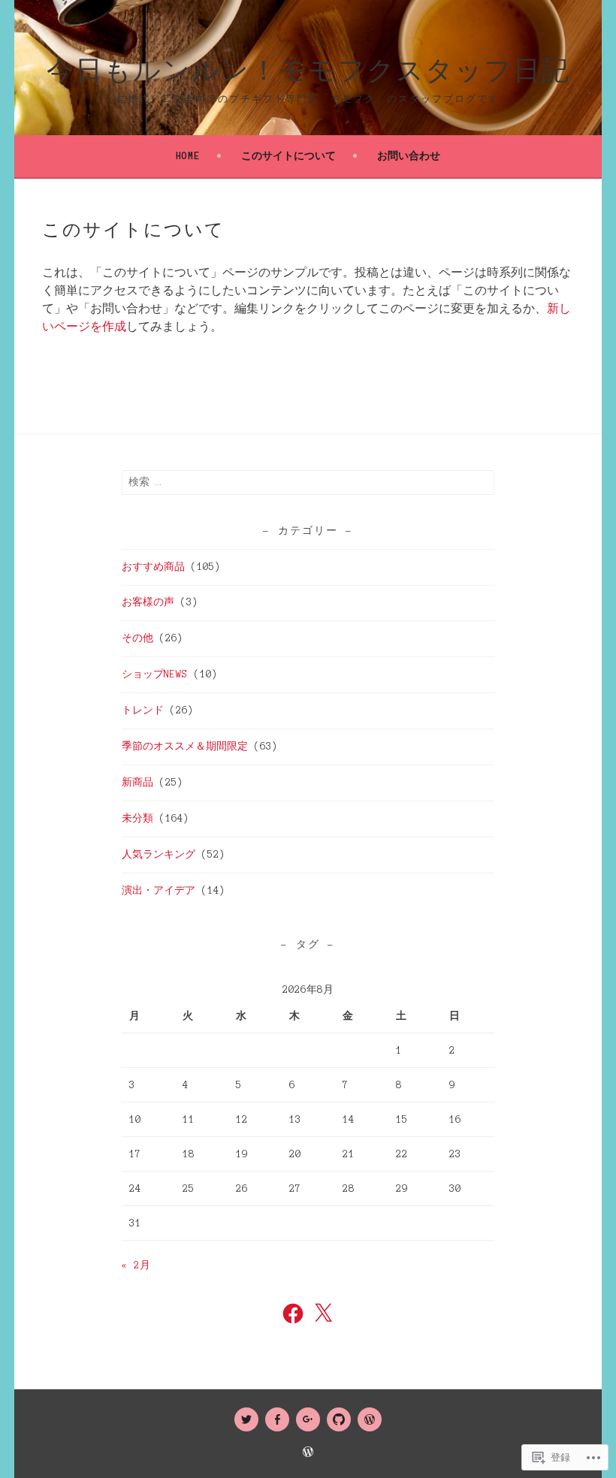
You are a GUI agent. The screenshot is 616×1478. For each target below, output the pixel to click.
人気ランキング (158, 854)
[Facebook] (293, 1314)
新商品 (137, 782)
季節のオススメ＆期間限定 (185, 746)
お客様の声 (148, 602)
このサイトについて (288, 156)
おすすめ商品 (153, 567)
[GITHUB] (339, 1419)
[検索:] (308, 482)
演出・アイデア (158, 890)
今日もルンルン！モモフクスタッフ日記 (308, 71)
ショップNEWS (155, 674)
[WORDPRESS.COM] (370, 1419)
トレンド (143, 710)
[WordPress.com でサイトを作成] (308, 1453)
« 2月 (136, 1265)
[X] (323, 1314)
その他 (137, 638)
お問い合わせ (408, 156)
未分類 (137, 818)
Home (188, 156)
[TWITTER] (246, 1419)
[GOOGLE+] (308, 1419)
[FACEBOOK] (277, 1419)
